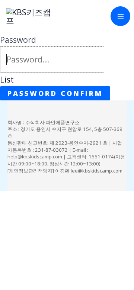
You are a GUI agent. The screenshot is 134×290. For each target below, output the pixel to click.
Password (18, 39)
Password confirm (55, 93)
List (7, 79)
